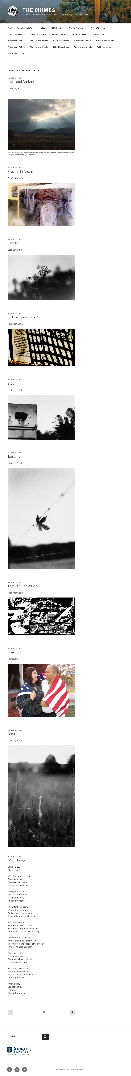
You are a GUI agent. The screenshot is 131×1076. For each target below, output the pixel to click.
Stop (10, 383)
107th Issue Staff (61, 41)
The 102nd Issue (57, 34)
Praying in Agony (20, 171)
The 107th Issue (76, 28)
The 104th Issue (15, 34)
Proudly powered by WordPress (69, 1070)
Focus (12, 734)
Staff (10, 28)
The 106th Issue (98, 28)
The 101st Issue (79, 34)
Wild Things (16, 860)
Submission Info (24, 28)
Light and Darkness (22, 82)
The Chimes (39, 10)
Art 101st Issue (104, 47)
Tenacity (13, 457)
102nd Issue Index (61, 47)
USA (10, 652)
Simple (12, 243)
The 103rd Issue (36, 34)
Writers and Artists (16, 41)
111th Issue (42, 28)
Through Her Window (23, 586)
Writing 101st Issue (17, 53)
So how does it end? (22, 317)
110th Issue (57, 28)
